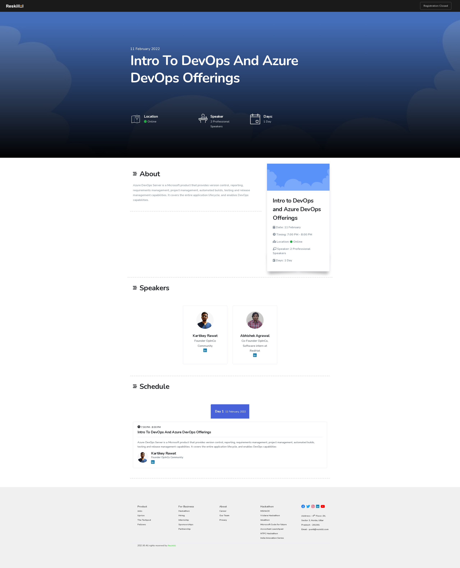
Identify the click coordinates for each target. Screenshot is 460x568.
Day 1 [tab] (230, 411)
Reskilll (172, 545)
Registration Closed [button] (436, 6)
